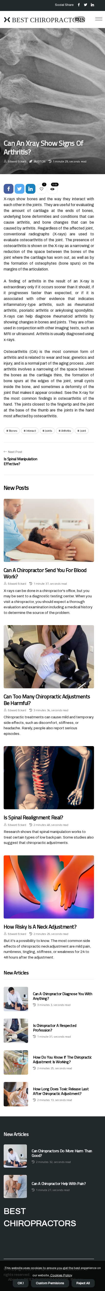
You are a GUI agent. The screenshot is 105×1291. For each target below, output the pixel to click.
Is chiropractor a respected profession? (54, 1028)
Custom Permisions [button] (50, 1283)
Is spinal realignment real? (33, 817)
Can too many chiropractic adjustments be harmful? (47, 699)
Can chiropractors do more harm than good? (62, 1153)
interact (31, 430)
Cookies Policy (61, 1275)
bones (13, 430)
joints (48, 430)
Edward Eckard (17, 161)
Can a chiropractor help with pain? (59, 1183)
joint (83, 430)
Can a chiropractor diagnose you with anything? (62, 996)
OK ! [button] (21, 1283)
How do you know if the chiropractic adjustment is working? (62, 1059)
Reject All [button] (83, 1283)
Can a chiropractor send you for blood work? (45, 573)
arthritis (66, 430)
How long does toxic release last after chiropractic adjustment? (61, 1091)
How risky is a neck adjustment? (40, 926)
